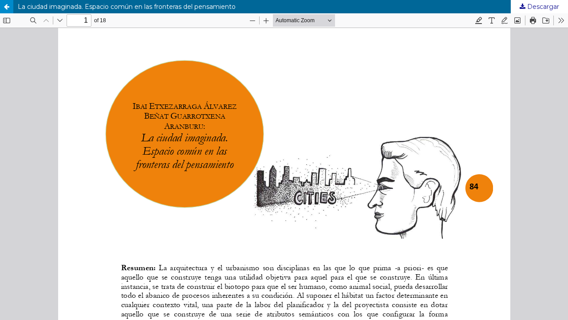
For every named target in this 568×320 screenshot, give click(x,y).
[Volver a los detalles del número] (6, 6)
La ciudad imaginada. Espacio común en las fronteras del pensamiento (127, 7)
